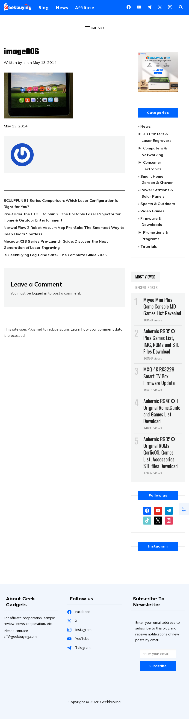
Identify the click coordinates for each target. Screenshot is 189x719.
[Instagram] (149, 6)
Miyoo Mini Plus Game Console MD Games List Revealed (162, 306)
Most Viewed (145, 277)
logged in (39, 293)
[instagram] (170, 6)
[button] (94, 28)
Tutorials (148, 246)
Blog (43, 7)
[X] (160, 6)
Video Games (152, 211)
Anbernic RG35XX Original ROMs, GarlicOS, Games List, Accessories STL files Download (160, 452)
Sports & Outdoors (157, 203)
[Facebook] (129, 6)
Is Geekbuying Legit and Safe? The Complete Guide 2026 (55, 255)
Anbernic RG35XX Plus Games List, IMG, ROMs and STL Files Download (161, 341)
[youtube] (139, 6)
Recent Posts (146, 287)
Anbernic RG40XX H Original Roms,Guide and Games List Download (161, 411)
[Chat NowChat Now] (184, 509)
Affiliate (84, 7)
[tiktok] (147, 520)
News (62, 7)
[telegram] (169, 510)
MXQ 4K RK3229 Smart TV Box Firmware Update (159, 375)
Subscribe (157, 665)
